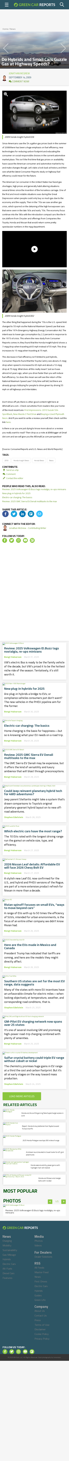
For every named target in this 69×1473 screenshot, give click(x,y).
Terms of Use (41, 1324)
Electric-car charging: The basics (17, 497)
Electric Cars (9, 1263)
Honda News (39, 460)
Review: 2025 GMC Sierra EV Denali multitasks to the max (29, 501)
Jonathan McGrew (19, 72)
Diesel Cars (8, 1273)
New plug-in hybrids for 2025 (16, 493)
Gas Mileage (9, 1254)
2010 (6, 460)
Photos (38, 1240)
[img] (5, 514)
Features (7, 1277)
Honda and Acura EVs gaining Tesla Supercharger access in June (42, 1114)
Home (5, 29)
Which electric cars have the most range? (33, 831)
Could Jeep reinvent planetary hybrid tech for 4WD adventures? (33, 792)
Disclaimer (40, 1329)
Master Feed (41, 1272)
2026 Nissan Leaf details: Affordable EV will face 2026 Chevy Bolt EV (32, 866)
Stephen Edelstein (13, 817)
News (13, 29)
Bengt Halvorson (13, 657)
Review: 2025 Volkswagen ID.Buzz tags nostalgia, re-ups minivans (34, 489)
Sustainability (10, 1250)
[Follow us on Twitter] (11, 540)
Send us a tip (12, 470)
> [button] (64, 1201)
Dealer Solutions (43, 1256)
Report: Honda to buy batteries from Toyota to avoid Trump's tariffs (40, 1127)
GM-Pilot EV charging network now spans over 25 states (33, 1023)
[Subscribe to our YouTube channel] (25, 540)
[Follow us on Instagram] (18, 540)
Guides (38, 1295)
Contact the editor (14, 478)
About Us (39, 1310)
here (8, 422)
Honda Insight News (21, 460)
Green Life (40, 1299)
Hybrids (7, 1259)
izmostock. (57, 1357)
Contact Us (40, 1315)
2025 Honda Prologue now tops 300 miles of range (41, 1140)
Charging (7, 1240)
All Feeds (39, 1267)
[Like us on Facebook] (4, 540)
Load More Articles (21, 1096)
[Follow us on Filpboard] (32, 540)
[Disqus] (34, 593)
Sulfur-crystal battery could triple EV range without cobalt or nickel (34, 1059)
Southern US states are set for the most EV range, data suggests (34, 983)
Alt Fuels (7, 1268)
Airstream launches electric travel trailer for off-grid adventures (45, 1153)
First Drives (40, 1281)
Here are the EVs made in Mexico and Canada (30, 946)
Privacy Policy (41, 1338)
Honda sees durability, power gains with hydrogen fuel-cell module (45, 1166)
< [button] (50, 1201)
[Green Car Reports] (34, 4)
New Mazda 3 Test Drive (24, 414)
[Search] (62, 4)
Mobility (7, 1245)
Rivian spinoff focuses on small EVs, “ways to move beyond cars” (34, 906)
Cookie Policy (41, 1334)
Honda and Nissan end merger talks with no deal (49, 1179)
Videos (38, 1245)
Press (37, 1320)
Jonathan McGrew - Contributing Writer (27, 528)
